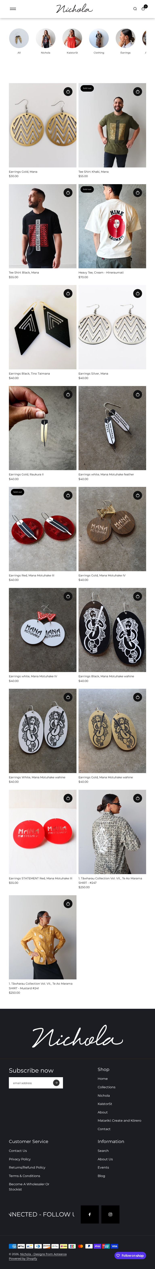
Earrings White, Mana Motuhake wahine (37, 777)
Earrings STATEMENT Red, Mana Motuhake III (40, 878)
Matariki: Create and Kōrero (119, 1120)
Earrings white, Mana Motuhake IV (33, 676)
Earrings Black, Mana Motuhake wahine (106, 676)
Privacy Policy (20, 1159)
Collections (106, 1087)
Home (103, 1079)
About (103, 1112)
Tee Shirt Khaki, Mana (94, 171)
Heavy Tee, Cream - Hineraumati (101, 272)
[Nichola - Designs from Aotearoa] (74, 13)
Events (103, 1167)
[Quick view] (68, 91)
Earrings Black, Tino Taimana (29, 373)
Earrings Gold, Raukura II (26, 474)
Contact (104, 1129)
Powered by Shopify (23, 1258)
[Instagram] (110, 1214)
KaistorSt (105, 1104)
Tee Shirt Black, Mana (24, 272)
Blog (101, 1176)
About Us (105, 1159)
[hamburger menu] (13, 9)
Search (103, 1151)
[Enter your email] (56, 1082)
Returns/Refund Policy (27, 1167)
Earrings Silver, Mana (93, 373)
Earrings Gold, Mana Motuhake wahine (106, 777)
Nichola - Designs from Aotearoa (43, 1254)
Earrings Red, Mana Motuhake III (31, 575)
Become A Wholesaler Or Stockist (29, 1186)
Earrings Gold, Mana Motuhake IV (102, 575)
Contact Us (18, 1151)
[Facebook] (90, 1214)
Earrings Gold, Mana (23, 171)
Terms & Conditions (24, 1176)
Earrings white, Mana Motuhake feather (106, 474)
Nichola (104, 1096)
